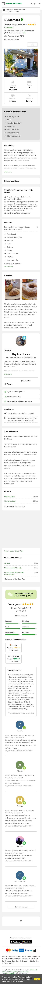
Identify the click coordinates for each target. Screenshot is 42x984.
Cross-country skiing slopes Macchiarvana (14, 573)
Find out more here (25, 977)
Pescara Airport (9, 496)
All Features (8, 267)
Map (24, 33)
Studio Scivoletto (9, 974)
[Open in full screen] (35, 51)
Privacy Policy (13, 972)
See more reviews (21, 907)
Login (34, 3)
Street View (19, 551)
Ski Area (7, 563)
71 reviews (9, 27)
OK (37, 979)
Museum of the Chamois (12, 568)
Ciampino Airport (10, 501)
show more (8, 172)
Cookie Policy (25, 972)
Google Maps (9, 551)
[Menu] (39, 3)
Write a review (20, 616)
